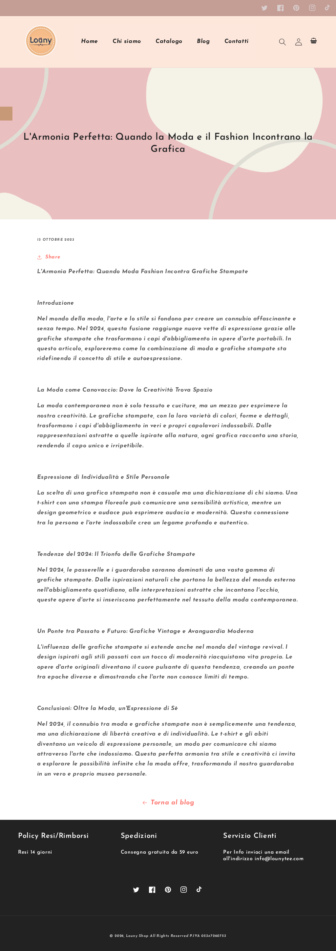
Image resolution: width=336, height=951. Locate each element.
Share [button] (52, 257)
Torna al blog (173, 802)
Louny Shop (137, 936)
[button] (282, 42)
